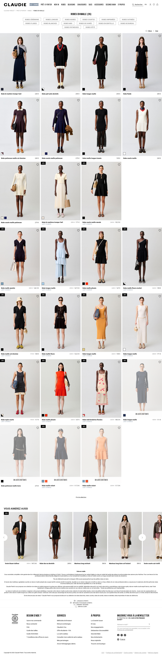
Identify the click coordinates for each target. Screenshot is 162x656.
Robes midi (68, 23)
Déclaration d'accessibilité (99, 630)
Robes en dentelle (106, 23)
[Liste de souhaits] (37, 36)
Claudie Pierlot (9, 10)
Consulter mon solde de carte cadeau (69, 637)
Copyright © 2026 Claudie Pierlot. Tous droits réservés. (20, 652)
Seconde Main (96, 634)
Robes (30, 10)
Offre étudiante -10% (64, 630)
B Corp (93, 624)
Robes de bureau (127, 23)
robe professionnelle (121, 582)
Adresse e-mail (122, 624)
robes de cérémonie (132, 595)
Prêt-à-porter (21, 10)
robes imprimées (119, 595)
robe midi (105, 586)
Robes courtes (89, 19)
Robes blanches (50, 23)
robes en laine (104, 579)
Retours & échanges (64, 624)
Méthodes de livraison (64, 620)
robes (156, 582)
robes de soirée (98, 595)
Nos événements (96, 637)
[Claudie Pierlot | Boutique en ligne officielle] (15, 4)
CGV (102, 652)
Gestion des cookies (140, 652)
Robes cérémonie (32, 19)
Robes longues (52, 19)
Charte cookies (128, 652)
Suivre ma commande (34, 620)
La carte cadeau (62, 634)
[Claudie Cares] (15, 619)
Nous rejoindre (96, 640)
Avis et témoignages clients (66, 644)
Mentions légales (153, 652)
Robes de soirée (85, 23)
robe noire (56, 588)
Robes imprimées (108, 19)
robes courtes (90, 595)
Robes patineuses (71, 27)
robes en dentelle (109, 595)
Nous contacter (32, 624)
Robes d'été (90, 27)
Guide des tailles (32, 630)
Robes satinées (128, 19)
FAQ (28, 627)
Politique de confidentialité (114, 652)
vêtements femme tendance (41, 574)
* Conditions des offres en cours (37, 637)
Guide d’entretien (32, 634)
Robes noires (70, 19)
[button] (34, 4)
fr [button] (146, 4)
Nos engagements (97, 627)
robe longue (121, 586)
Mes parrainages (62, 640)
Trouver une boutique (98, 644)
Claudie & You (61, 627)
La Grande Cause (97, 620)
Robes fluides (31, 23)
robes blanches (80, 595)
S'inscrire (149, 624)
